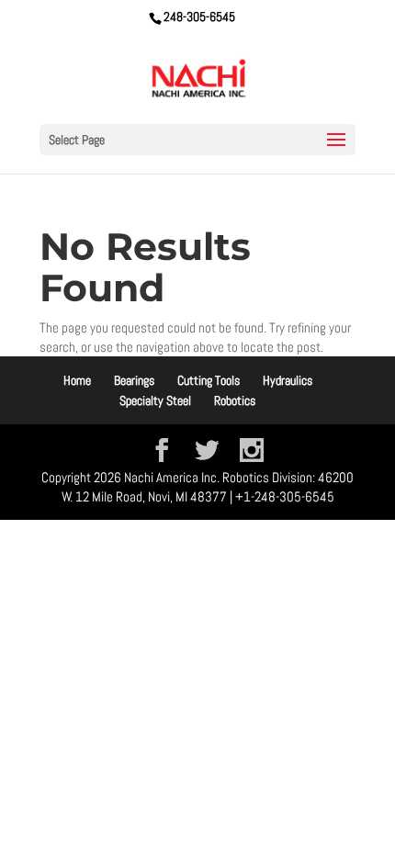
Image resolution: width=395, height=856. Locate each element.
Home (77, 380)
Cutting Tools (208, 380)
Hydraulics (287, 380)
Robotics (234, 400)
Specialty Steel (155, 400)
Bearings (134, 380)
